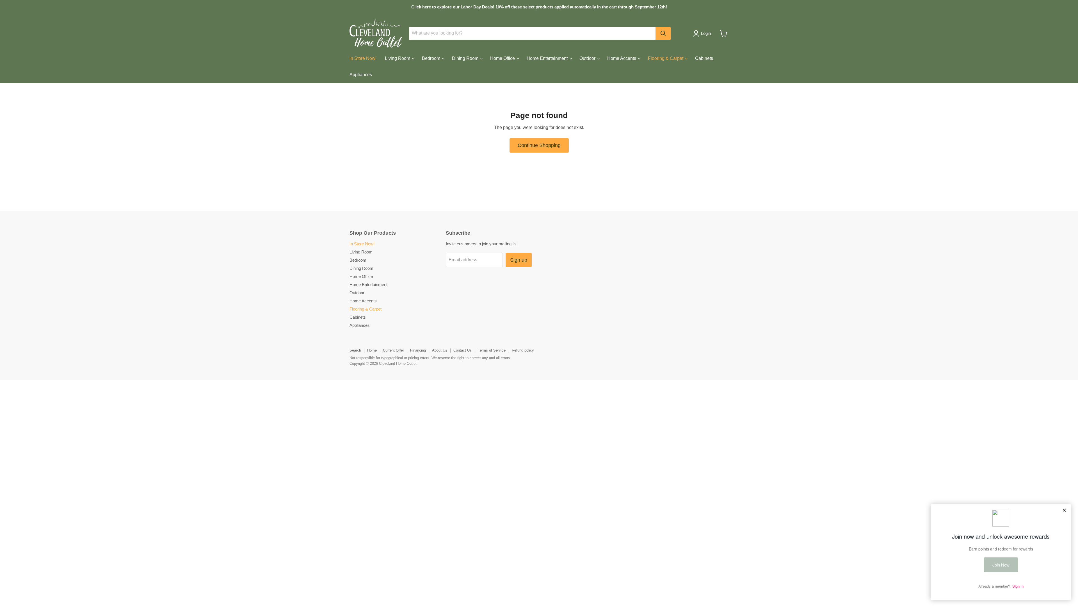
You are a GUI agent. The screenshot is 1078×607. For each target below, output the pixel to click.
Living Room (398, 58)
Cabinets (704, 58)
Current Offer (393, 350)
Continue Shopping (539, 145)
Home (372, 350)
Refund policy (523, 350)
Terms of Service (492, 350)
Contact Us (462, 350)
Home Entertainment (548, 58)
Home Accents (622, 58)
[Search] (663, 33)
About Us (439, 350)
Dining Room (465, 58)
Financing (418, 350)
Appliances (361, 74)
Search (355, 350)
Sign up (518, 260)
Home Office (503, 58)
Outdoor (588, 58)
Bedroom (431, 58)
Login (706, 33)
